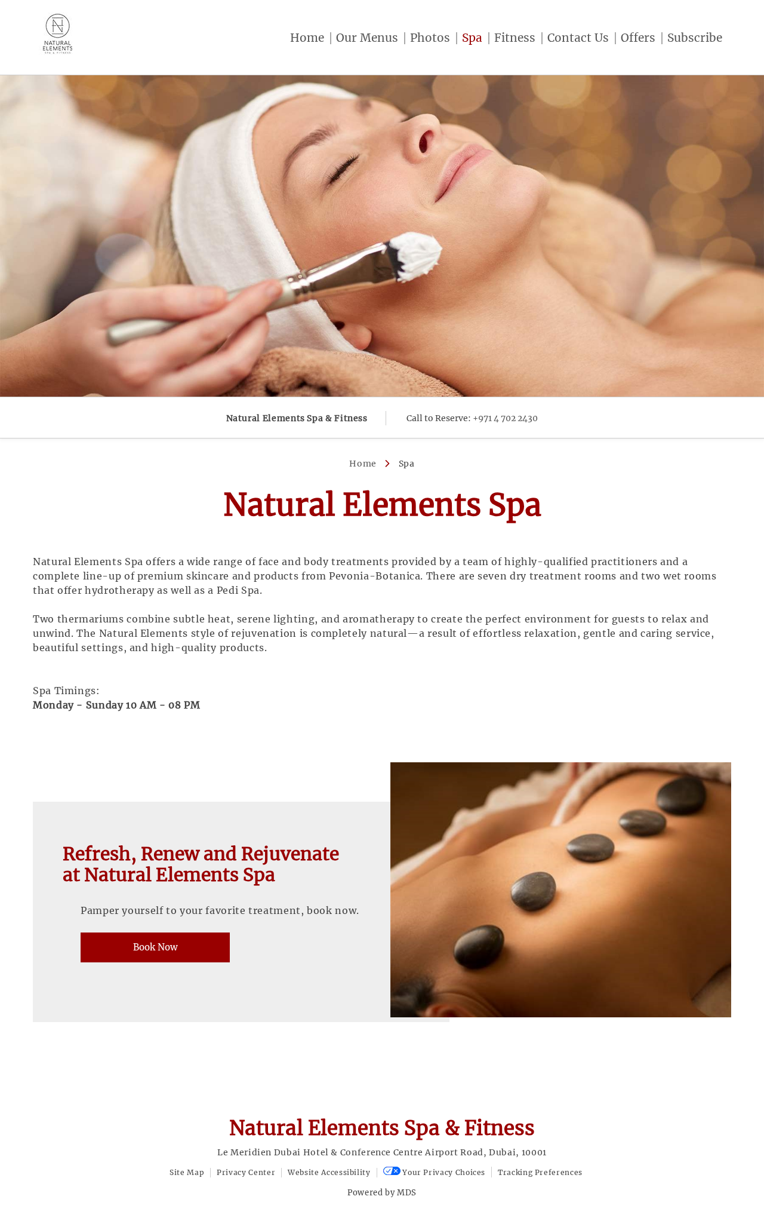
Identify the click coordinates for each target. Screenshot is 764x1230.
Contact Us (578, 37)
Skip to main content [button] (60, 9)
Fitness (514, 37)
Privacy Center (246, 1172)
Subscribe (694, 37)
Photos (430, 37)
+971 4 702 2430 (505, 418)
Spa (472, 37)
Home (307, 37)
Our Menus (367, 37)
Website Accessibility (329, 1172)
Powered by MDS (382, 1193)
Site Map (187, 1172)
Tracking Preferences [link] (540, 1172)
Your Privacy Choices (443, 1172)
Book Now (155, 947)
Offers (638, 37)
